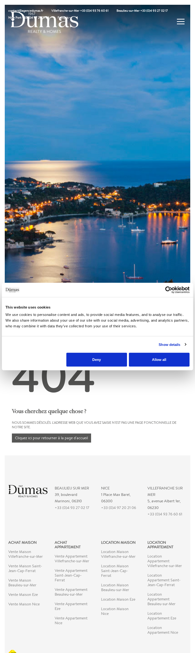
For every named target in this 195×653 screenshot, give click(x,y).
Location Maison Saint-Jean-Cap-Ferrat (115, 570)
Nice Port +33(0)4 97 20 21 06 (28, 17)
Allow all (159, 360)
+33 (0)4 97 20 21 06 (118, 507)
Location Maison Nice (115, 611)
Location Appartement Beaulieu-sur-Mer (161, 599)
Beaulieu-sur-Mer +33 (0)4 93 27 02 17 (142, 11)
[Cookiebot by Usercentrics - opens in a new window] (169, 289)
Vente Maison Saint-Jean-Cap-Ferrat (25, 568)
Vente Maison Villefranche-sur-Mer (25, 554)
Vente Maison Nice (24, 604)
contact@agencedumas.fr (25, 11)
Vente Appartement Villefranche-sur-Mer (72, 558)
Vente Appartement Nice (71, 620)
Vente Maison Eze (23, 594)
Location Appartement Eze (161, 616)
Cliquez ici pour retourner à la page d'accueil (51, 437)
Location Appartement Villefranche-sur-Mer (164, 561)
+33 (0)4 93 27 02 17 (72, 507)
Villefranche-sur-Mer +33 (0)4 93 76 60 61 (79, 11)
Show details (169, 344)
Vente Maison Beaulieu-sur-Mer (22, 583)
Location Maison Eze (118, 599)
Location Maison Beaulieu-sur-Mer (115, 587)
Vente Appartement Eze (71, 606)
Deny (96, 360)
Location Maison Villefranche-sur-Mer (118, 554)
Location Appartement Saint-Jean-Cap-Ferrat (163, 580)
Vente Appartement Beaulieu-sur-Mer (71, 592)
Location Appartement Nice (162, 630)
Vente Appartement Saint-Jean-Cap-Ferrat (71, 575)
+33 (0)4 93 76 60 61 (164, 514)
